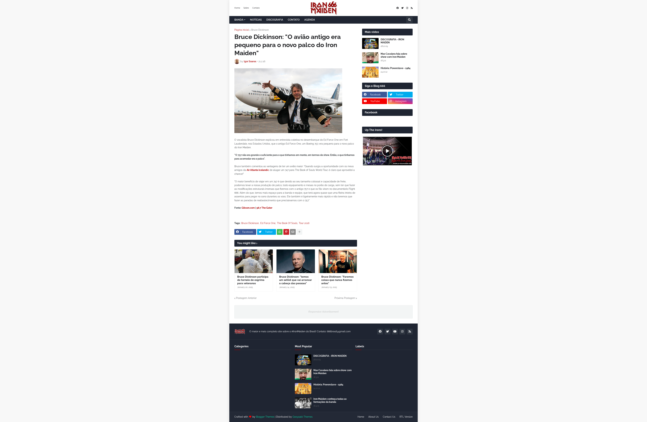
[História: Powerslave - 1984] (370, 72)
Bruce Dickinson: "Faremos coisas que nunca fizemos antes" (337, 280)
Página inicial (241, 30)
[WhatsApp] (280, 232)
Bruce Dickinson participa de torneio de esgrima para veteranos (252, 280)
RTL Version (406, 416)
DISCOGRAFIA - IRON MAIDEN (392, 41)
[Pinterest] (286, 232)
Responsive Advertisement (323, 311)
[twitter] (402, 8)
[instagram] (407, 8)
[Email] (293, 232)
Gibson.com (248, 207)
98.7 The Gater (264, 207)
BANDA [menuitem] (238, 19)
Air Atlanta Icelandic (258, 170)
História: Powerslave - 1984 (395, 68)
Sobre (246, 8)
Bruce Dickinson (260, 30)
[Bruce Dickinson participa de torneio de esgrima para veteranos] (254, 261)
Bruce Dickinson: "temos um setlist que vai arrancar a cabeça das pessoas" (295, 280)
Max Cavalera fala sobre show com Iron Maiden (394, 55)
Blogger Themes (265, 416)
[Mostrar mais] (299, 232)
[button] (409, 20)
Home (237, 8)
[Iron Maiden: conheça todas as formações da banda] (303, 402)
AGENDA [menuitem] (309, 19)
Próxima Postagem (344, 298)
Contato (256, 8)
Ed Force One (267, 223)
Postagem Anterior (246, 298)
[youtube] (395, 331)
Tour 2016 (304, 223)
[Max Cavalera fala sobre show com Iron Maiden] (370, 57)
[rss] (412, 8)
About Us (373, 416)
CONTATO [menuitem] (294, 19)
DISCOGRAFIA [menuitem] (274, 19)
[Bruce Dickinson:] (295, 261)
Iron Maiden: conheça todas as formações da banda (330, 400)
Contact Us (389, 416)
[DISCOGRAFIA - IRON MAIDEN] (370, 43)
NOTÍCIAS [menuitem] (256, 19)
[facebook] (397, 8)
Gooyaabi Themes (302, 416)
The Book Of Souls (287, 223)
